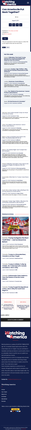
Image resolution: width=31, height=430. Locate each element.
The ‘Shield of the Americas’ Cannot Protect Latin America (16, 91)
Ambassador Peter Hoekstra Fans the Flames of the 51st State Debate (14, 277)
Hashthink (23, 429)
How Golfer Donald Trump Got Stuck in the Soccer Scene (15, 113)
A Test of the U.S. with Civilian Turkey (8, 308)
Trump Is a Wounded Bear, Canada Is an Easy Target (14, 255)
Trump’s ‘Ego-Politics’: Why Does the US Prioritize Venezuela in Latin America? (16, 70)
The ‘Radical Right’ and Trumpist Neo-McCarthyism (14, 150)
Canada (7, 47)
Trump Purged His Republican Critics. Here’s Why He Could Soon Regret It (15, 288)
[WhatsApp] (20, 24)
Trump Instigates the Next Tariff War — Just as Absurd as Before (15, 240)
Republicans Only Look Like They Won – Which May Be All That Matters (23, 307)
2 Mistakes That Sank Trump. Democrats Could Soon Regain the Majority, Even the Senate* (15, 59)
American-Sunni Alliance (16, 81)
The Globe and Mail (13, 30)
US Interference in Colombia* (16, 101)
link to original (7, 34)
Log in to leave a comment (15, 319)
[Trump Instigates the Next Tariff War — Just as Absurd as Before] (15, 226)
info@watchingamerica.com (14, 379)
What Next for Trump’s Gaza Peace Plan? (15, 177)
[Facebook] (10, 24)
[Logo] (13, 2)
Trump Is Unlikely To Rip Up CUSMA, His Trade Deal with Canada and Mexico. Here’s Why (14, 265)
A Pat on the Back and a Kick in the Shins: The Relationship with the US (14, 137)
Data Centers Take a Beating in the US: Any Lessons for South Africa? (15, 190)
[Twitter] (13, 24)
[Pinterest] (17, 24)
